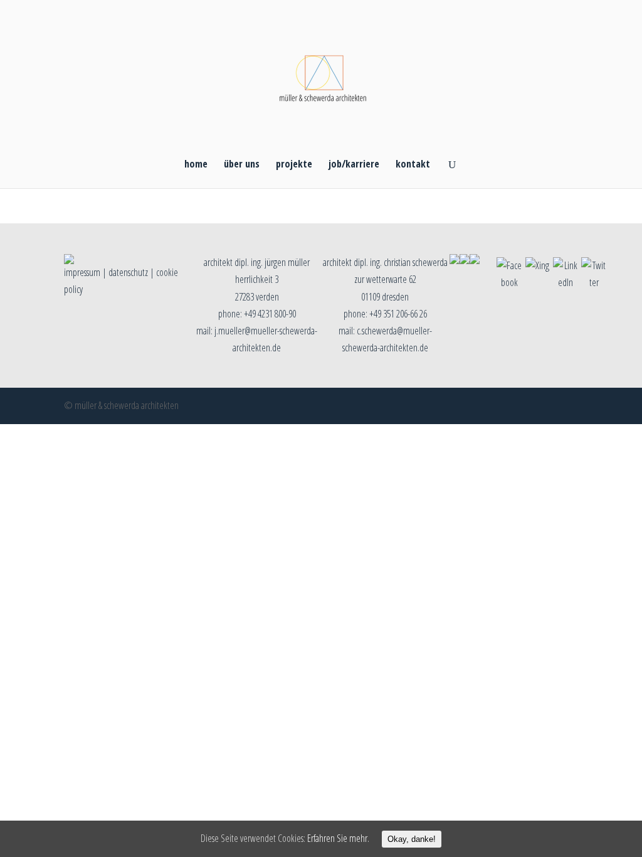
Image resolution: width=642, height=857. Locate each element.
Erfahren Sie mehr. (338, 838)
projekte (294, 165)
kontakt (413, 165)
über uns (242, 165)
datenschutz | (132, 272)
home (196, 165)
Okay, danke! (411, 839)
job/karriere (354, 165)
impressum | (86, 272)
